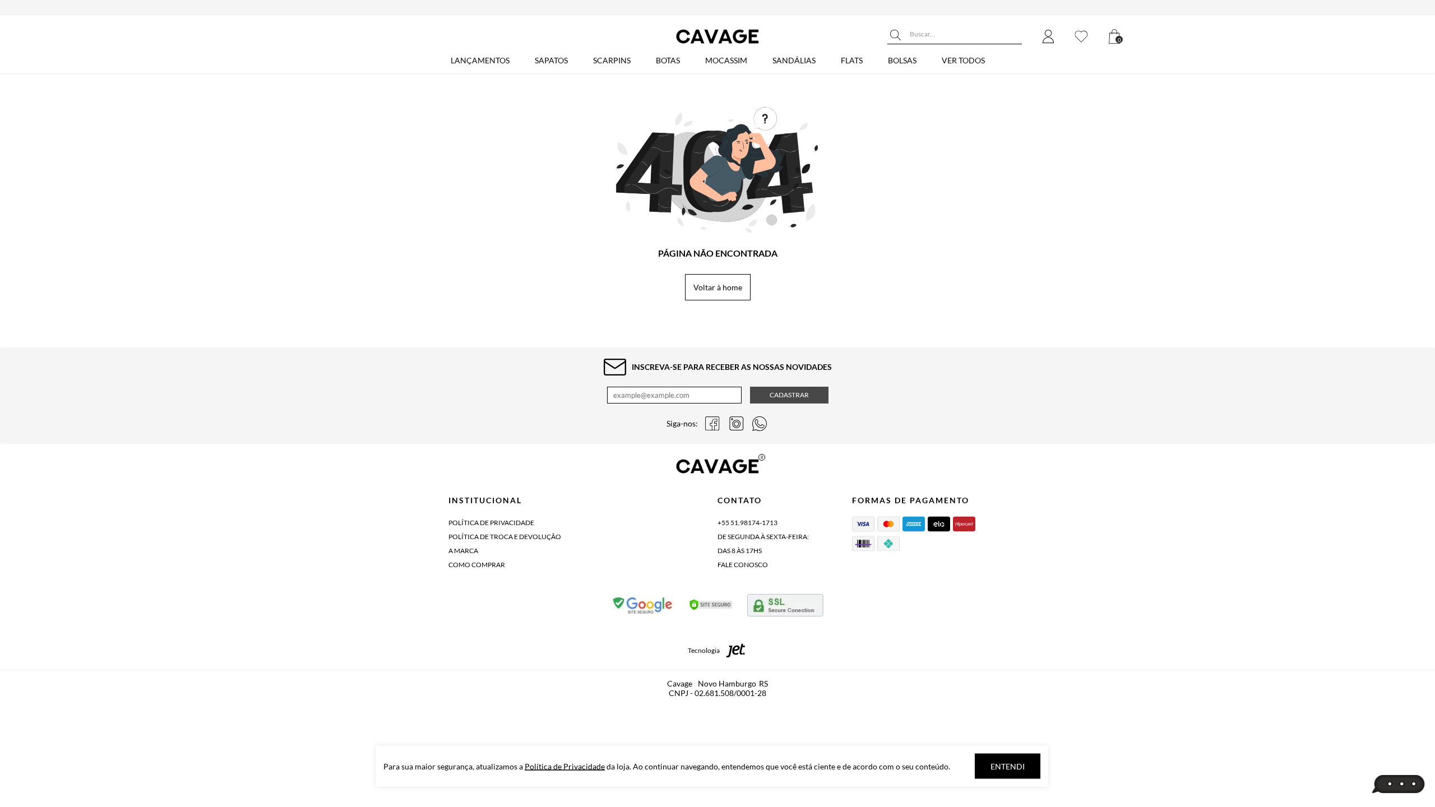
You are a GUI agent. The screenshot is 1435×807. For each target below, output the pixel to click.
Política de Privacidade (491, 522)
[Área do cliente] (1048, 37)
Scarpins (612, 60)
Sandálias (794, 60)
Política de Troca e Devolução (504, 536)
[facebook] (712, 424)
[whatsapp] (760, 424)
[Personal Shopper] (1399, 784)
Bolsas (902, 60)
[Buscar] (895, 35)
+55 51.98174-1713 (747, 522)
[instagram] (736, 424)
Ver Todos (963, 60)
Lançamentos (480, 60)
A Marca (463, 550)
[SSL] (785, 607)
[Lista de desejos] (1081, 37)
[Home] (717, 43)
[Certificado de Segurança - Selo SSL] (711, 607)
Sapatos (551, 60)
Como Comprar (476, 564)
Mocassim (726, 60)
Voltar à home (717, 287)
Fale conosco (743, 564)
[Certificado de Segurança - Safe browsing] (643, 607)
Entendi (1007, 766)
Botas (668, 60)
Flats (852, 60)
